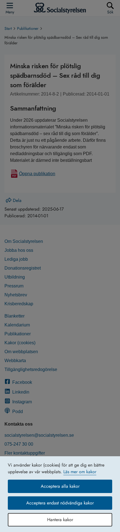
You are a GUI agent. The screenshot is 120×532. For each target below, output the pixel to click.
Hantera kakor (60, 519)
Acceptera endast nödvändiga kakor (60, 503)
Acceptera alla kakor (60, 486)
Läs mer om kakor (79, 471)
